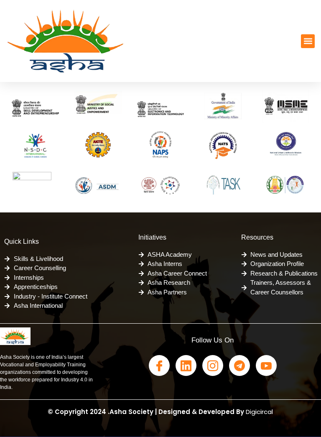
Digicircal (259, 411)
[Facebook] (159, 365)
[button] (308, 41)
